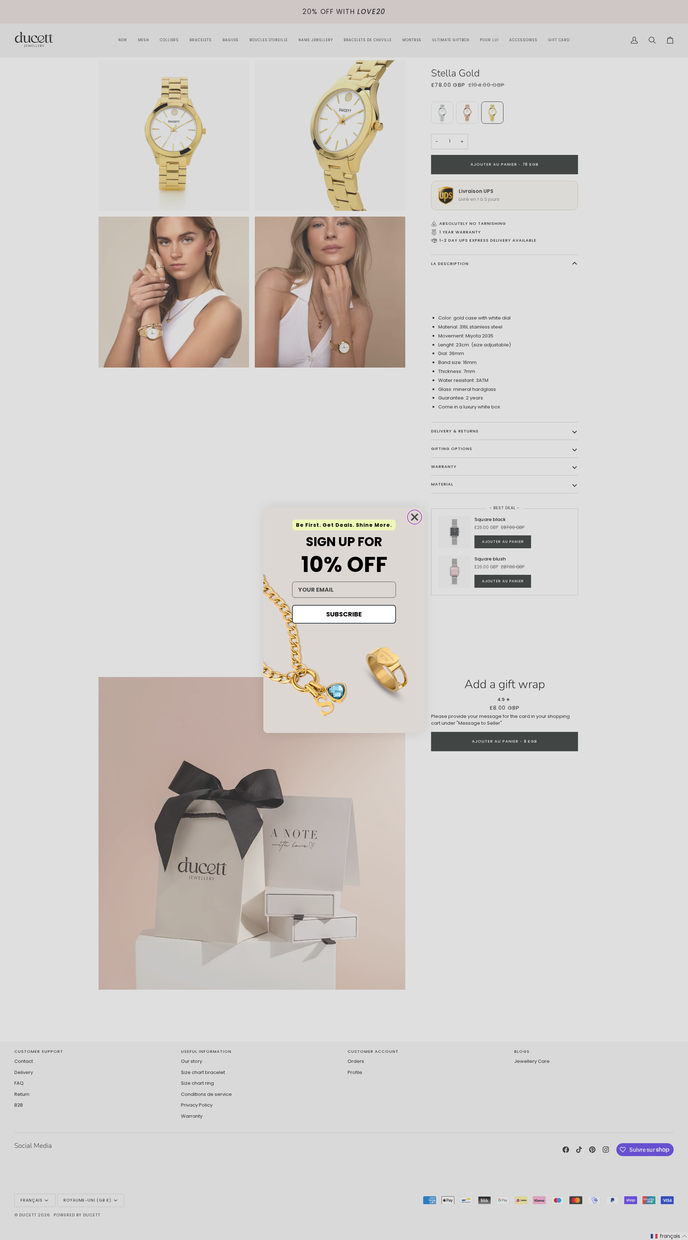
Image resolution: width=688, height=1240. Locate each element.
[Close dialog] (414, 517)
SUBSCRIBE (344, 614)
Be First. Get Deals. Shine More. (344, 525)
